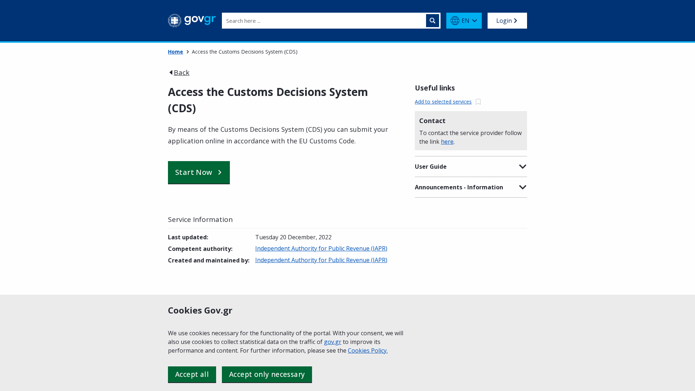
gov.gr (332, 342)
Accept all (192, 374)
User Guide (431, 167)
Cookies (359, 350)
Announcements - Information (459, 187)
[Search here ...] (432, 20)
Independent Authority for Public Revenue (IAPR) (321, 248)
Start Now (193, 172)
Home (175, 51)
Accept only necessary (267, 374)
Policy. (379, 350)
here (447, 142)
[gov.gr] (192, 21)
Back (181, 72)
